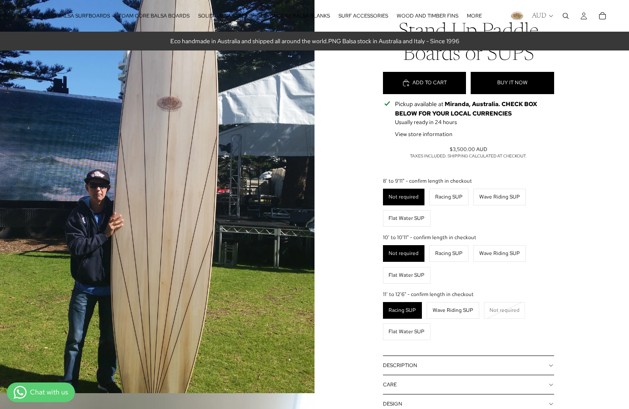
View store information (423, 134)
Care (390, 384)
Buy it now (512, 82)
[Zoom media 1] (157, 196)
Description (400, 365)
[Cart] (602, 15)
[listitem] (474, 16)
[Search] (565, 15)
